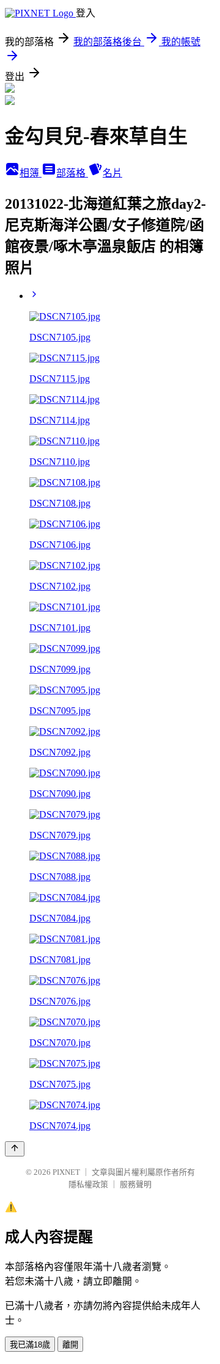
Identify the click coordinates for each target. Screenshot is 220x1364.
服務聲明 (136, 1184)
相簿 (31, 173)
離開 (70, 1344)
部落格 (72, 173)
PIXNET (66, 1172)
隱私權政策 (88, 1184)
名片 (112, 173)
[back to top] (14, 1149)
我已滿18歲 (30, 1344)
